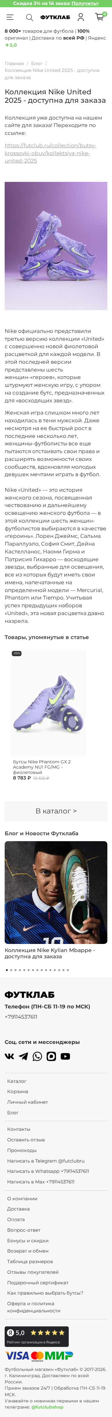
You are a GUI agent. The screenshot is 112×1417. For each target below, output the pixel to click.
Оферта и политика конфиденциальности (33, 1307)
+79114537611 (21, 1017)
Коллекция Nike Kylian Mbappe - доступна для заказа (50, 953)
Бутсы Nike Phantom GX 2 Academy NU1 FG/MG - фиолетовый (42, 767)
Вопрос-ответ (23, 1230)
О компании (22, 1198)
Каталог (16, 1081)
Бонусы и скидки (28, 1241)
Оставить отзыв (26, 1140)
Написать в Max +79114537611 (40, 1182)
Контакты (18, 1129)
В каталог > (56, 811)
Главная (14, 63)
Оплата (16, 1219)
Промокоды (22, 1150)
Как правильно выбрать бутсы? (45, 1293)
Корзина (17, 1091)
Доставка (18, 1209)
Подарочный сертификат (37, 1283)
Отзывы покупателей (32, 1272)
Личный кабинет (27, 1102)
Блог (37, 63)
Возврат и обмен (28, 1251)
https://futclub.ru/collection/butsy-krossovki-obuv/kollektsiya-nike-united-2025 (50, 153)
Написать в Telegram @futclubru (46, 1161)
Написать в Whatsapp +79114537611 (48, 1171)
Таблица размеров (30, 1261)
